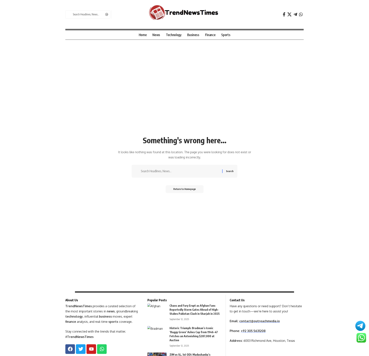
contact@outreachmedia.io (259, 321)
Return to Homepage (184, 189)
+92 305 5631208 (253, 331)
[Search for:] (180, 171)
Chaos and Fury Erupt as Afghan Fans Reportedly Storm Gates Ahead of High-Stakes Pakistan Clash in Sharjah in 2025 (195, 309)
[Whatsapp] (102, 349)
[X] (289, 14)
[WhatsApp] (301, 14)
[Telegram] (295, 14)
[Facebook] (284, 14)
